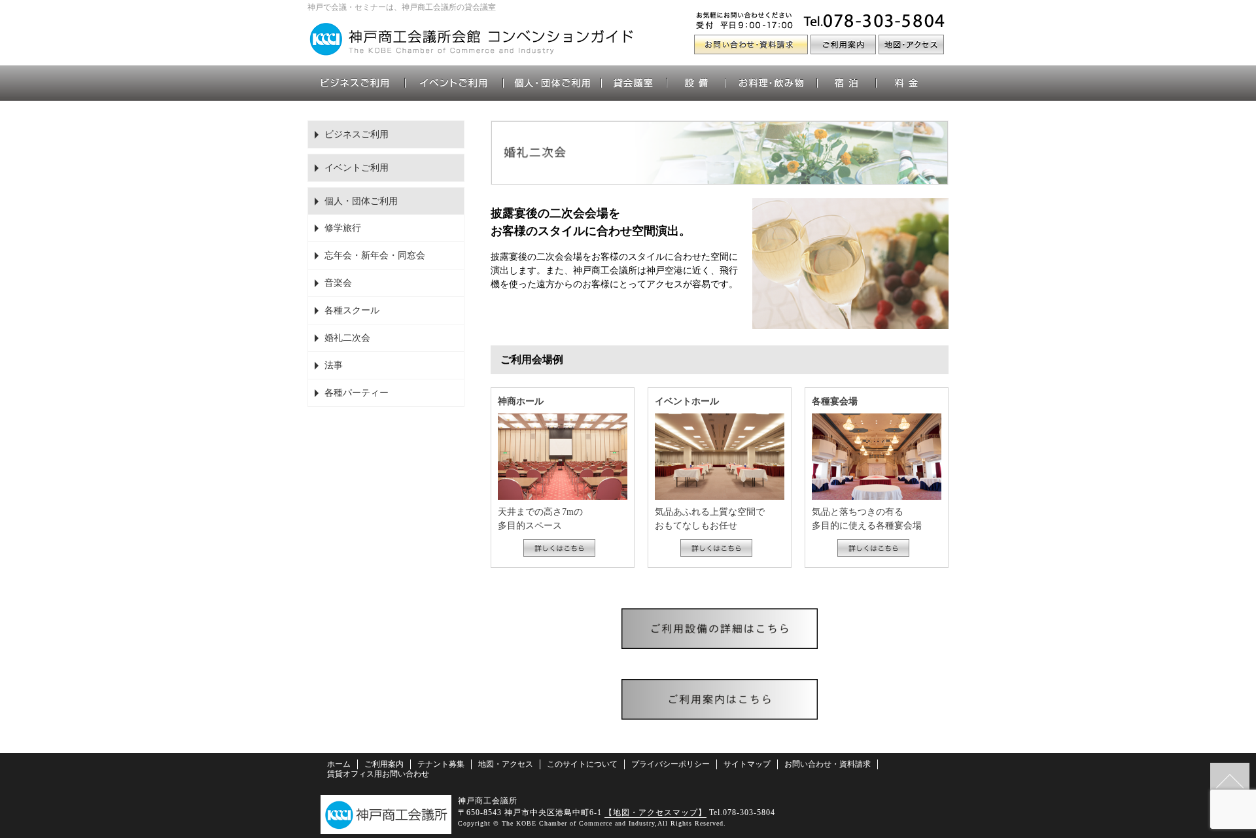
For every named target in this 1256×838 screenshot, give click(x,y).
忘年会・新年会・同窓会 (374, 255)
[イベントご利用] (455, 83)
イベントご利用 (356, 168)
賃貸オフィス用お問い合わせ (378, 773)
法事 (333, 365)
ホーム (339, 764)
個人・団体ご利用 (361, 201)
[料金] (906, 83)
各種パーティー (356, 393)
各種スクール (351, 310)
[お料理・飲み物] (772, 83)
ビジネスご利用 (356, 134)
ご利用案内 (384, 764)
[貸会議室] (634, 83)
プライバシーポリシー (670, 764)
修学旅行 (342, 228)
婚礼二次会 (347, 338)
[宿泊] (847, 83)
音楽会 (338, 283)
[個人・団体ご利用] (553, 83)
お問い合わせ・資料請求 (827, 764)
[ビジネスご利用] (356, 83)
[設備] (696, 83)
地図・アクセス (505, 764)
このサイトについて (582, 764)
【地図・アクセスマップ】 (655, 812)
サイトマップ (747, 764)
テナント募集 (440, 764)
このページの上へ (1229, 782)
